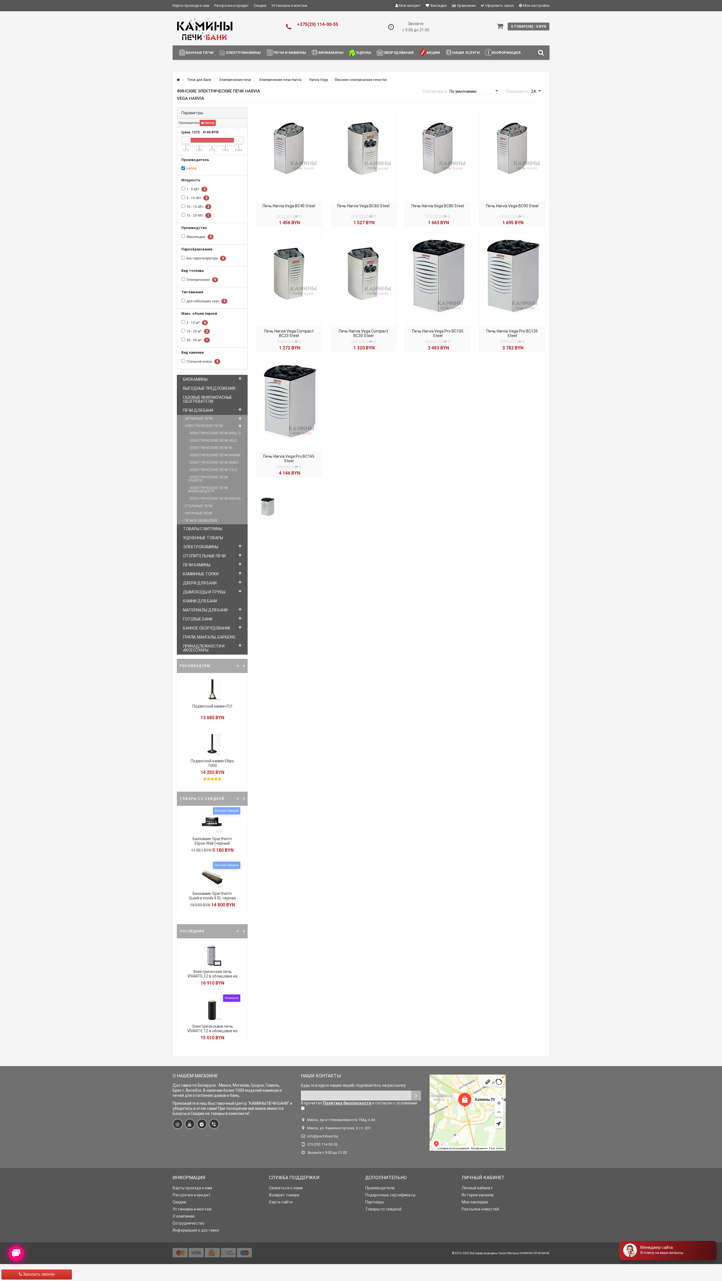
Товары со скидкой (383, 1209)
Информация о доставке (196, 1230)
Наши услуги (466, 52)
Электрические (201, 280)
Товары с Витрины (202, 529)
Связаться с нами (286, 1188)
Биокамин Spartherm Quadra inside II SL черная (212, 895)
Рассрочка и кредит (231, 5)
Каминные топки (201, 574)
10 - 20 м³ (197, 331)
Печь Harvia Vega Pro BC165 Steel (288, 458)
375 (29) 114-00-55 (322, 1144)
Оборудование (399, 52)
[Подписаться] (416, 1095)
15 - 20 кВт (197, 215)
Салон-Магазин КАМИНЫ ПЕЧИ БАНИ (523, 1253)
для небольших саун (205, 301)
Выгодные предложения (209, 388)
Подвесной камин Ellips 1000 (212, 763)
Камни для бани (200, 601)
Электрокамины (243, 52)
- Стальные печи (198, 506)
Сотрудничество (188, 1223)
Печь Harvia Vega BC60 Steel (363, 206)
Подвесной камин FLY (212, 706)
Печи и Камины (289, 52)
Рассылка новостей (480, 1209)
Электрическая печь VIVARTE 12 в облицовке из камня (212, 976)
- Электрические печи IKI (210, 448)
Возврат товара (284, 1195)
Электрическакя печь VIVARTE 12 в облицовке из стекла (212, 1031)
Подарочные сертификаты (390, 1195)
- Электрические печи (203, 426)
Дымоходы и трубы (204, 592)
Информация (506, 52)
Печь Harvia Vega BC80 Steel (437, 206)
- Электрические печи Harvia (214, 499)
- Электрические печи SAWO (213, 463)
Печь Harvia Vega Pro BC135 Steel (512, 333)
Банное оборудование (207, 628)
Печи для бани (198, 410)
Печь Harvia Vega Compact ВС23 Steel (289, 333)
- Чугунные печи (197, 513)
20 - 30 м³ (197, 340)
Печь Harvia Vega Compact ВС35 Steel (363, 333)
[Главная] (178, 79)
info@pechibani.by (322, 1136)
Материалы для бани (205, 610)
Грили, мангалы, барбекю (209, 637)
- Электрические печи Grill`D (214, 433)
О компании (184, 1216)
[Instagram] (178, 1124)
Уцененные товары (203, 538)
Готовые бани (197, 619)
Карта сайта (280, 1202)
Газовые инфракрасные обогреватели (207, 399)
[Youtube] (190, 1124)
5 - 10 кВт (196, 198)
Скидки (260, 5)
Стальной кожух (202, 362)
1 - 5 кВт (195, 189)
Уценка (363, 52)
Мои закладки (475, 1202)
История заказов (478, 1195)
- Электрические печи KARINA (214, 455)
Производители (380, 1188)
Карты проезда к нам (191, 5)
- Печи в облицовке (200, 521)
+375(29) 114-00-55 (317, 24)
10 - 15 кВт (197, 207)
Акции (433, 52)
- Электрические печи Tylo (212, 470)
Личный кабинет (477, 1188)
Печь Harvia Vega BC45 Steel (289, 206)
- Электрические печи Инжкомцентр (208, 489)
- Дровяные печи (198, 419)
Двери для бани (200, 583)
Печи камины (196, 565)
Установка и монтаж (289, 5)
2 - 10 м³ (196, 323)
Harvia (209, 123)
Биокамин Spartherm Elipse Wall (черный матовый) (212, 843)
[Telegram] (202, 1124)
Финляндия (199, 237)
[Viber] (214, 1124)
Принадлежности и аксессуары (203, 648)
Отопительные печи (204, 556)
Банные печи (199, 52)
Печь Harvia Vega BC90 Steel (512, 206)
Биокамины (331, 52)
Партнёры (374, 1202)
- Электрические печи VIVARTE (208, 479)
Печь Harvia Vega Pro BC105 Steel (437, 333)
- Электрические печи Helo (212, 441)
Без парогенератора (205, 258)
